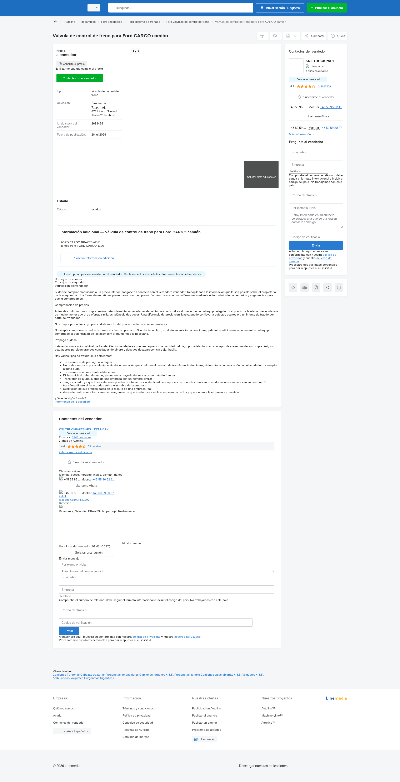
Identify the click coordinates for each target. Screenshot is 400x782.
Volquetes (77, 678)
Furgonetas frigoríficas (99, 678)
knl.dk (63, 496)
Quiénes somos (63, 708)
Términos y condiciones (138, 708)
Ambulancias (61, 678)
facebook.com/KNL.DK (74, 499)
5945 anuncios (81, 437)
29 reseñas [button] (94, 446)
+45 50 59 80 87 (103, 493)
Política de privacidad (136, 715)
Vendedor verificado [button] (79, 433)
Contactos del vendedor (69, 722)
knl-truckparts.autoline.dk (75, 452)
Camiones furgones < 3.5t (156, 674)
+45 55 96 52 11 (103, 479)
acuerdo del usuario (187, 636)
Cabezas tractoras (92, 674)
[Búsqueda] (112, 7)
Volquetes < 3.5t (253, 674)
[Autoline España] (67, 8)
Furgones (73, 674)
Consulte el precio (74, 63)
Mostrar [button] (86, 479)
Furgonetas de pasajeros (122, 674)
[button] (263, 36)
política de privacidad (146, 636)
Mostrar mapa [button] (131, 543)
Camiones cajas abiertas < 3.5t (221, 674)
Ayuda (57, 715)
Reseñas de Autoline (136, 729)
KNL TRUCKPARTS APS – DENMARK (84, 429)
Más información (300, 134)
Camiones (60, 674)
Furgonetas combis (187, 674)
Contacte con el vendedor (80, 78)
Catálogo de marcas (135, 736)
